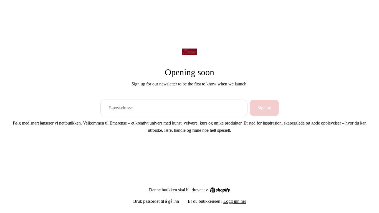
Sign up (264, 107)
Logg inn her (234, 201)
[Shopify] (220, 190)
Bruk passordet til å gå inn (156, 201)
